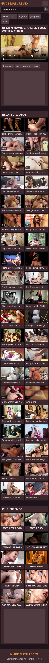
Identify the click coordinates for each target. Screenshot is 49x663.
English (45, 3)
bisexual (26, 66)
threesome (8, 66)
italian (5, 16)
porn (14, 16)
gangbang (35, 16)
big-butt (23, 16)
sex (17, 66)
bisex (35, 66)
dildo (5, 21)
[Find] (46, 9)
